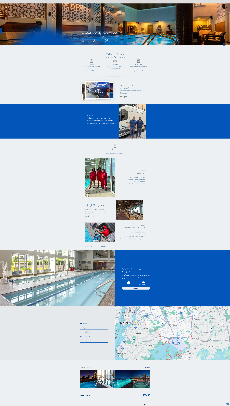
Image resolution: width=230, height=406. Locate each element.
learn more (91, 70)
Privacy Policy (82, 404)
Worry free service (92, 127)
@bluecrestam (147, 367)
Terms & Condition (88, 404)
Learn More (136, 288)
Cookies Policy (93, 404)
